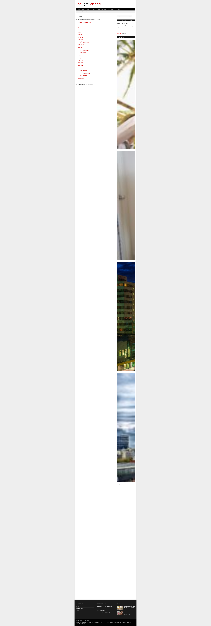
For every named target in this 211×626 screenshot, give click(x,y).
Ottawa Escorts (83, 58)
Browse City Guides (91, 9)
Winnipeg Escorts (83, 80)
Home (78, 9)
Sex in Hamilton (80, 47)
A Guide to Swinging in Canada (83, 25)
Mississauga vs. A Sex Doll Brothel (128, 612)
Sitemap (79, 81)
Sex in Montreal (81, 49)
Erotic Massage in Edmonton (85, 45)
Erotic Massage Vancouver (85, 73)
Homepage (80, 34)
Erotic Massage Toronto (84, 67)
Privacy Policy (80, 39)
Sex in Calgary (80, 41)
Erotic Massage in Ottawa (84, 57)
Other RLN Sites (81, 37)
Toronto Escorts (83, 68)
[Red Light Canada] (88, 4)
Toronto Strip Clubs (83, 70)
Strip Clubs (110, 9)
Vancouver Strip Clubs (84, 76)
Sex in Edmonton (81, 44)
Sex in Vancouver (81, 72)
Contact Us (80, 32)
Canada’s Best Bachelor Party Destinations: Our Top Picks (129, 607)
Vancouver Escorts (83, 75)
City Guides (80, 30)
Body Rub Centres (102, 9)
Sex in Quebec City (81, 60)
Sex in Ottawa (80, 55)
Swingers (118, 9)
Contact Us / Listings (79, 608)
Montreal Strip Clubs (83, 53)
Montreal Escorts (83, 52)
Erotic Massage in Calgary (84, 42)
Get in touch (119, 33)
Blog (83, 9)
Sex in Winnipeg (81, 78)
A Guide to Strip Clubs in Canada (83, 24)
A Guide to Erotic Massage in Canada (84, 22)
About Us (79, 27)
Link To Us (80, 36)
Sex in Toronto (80, 65)
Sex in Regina (80, 62)
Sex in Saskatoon (81, 63)
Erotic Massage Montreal (84, 50)
